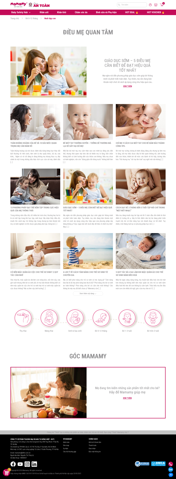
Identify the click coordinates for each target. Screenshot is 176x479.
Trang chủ (14, 18)
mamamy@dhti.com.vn (22, 453)
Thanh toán (92, 445)
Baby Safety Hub (19, 12)
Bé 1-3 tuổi (127, 331)
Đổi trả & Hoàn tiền (95, 442)
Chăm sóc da (81, 12)
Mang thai (49, 331)
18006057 (23, 458)
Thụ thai (23, 331)
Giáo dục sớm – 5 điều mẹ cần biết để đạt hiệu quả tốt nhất (127, 65)
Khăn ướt (44, 12)
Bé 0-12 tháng (32, 18)
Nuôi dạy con (50, 18)
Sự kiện (65, 448)
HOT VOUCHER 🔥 (156, 12)
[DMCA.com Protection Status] (158, 463)
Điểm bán (66, 442)
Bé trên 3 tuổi (153, 331)
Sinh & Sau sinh (75, 331)
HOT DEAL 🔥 (131, 12)
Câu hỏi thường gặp (69, 452)
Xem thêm (127, 86)
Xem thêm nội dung (87, 293)
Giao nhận (92, 448)
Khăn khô (61, 12)
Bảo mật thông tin (95, 452)
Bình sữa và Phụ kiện (106, 12)
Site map (66, 445)
